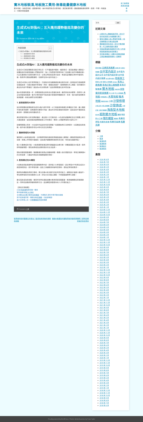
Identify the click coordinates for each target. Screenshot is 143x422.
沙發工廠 (98, 106)
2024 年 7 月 (104, 222)
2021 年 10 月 (105, 305)
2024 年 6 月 (104, 225)
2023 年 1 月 (104, 267)
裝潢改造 (103, 141)
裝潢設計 (103, 146)
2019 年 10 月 (105, 365)
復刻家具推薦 (102, 92)
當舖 (128, 4)
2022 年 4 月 (104, 290)
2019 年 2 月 (104, 385)
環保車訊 (126, 7)
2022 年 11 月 (105, 272)
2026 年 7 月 (104, 162)
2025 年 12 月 (105, 179)
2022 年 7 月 (104, 282)
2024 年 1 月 (104, 237)
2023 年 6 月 (104, 255)
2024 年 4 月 (104, 230)
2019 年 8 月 (104, 370)
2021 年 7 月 (104, 312)
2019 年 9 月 (104, 368)
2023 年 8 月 (104, 250)
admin (41, 38)
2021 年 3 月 (104, 323)
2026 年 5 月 (104, 167)
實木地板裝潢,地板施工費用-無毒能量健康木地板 (50, 4)
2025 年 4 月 (104, 200)
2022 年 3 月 (104, 292)
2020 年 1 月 (104, 358)
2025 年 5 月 (104, 197)
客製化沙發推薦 (107, 82)
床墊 (122, 89)
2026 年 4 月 (104, 169)
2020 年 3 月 (104, 353)
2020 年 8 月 (104, 340)
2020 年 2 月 (104, 355)
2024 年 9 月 (104, 217)
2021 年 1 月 (104, 328)
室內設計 (115, 82)
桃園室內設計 (105, 101)
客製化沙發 (98, 82)
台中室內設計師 (111, 74)
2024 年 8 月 (104, 220)
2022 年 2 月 (104, 295)
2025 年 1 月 (104, 207)
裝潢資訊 (103, 149)
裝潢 (125, 4)
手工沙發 (111, 93)
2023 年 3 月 (104, 262)
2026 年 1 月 (104, 177)
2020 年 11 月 (105, 333)
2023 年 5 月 (104, 257)
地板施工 (120, 78)
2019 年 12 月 (105, 360)
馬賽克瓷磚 (104, 122)
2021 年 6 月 (104, 315)
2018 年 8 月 (104, 400)
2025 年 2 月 (104, 205)
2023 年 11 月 (105, 242)
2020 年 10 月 (105, 335)
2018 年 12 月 (105, 390)
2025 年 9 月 (104, 187)
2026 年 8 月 (104, 159)
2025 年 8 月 (104, 190)
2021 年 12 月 (105, 300)
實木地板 (108, 89)
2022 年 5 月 (104, 287)
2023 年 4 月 (104, 260)
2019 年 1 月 (104, 388)
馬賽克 (116, 119)
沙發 (111, 101)
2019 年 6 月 (104, 375)
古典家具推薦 (108, 67)
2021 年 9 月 (104, 307)
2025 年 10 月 (105, 185)
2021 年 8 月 (104, 310)
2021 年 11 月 (105, 302)
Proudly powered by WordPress (58, 419)
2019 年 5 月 (104, 378)
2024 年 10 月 (105, 215)
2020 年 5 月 (104, 348)
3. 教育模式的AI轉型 (29, 58)
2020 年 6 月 (104, 345)
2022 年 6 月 (104, 285)
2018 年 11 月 (105, 393)
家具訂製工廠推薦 (110, 84)
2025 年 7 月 (104, 192)
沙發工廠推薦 (105, 106)
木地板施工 (104, 97)
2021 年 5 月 (104, 317)
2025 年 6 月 (104, 195)
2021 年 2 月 (104, 325)
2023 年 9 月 (104, 247)
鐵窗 (119, 114)
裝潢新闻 (103, 144)
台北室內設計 (110, 78)
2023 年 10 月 (105, 245)
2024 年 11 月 (105, 212)
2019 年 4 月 (104, 380)
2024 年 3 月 (104, 232)
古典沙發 (117, 68)
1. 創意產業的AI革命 (29, 54)
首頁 (121, 4)
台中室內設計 (108, 71)
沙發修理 (119, 101)
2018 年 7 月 (104, 403)
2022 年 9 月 (104, 277)
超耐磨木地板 (108, 114)
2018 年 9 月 (104, 398)
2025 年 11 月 (105, 182)
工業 (123, 4)
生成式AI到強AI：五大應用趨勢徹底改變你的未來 (35, 51)
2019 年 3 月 (104, 383)
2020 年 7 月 (104, 343)
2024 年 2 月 (104, 235)
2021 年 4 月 (104, 320)
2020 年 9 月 (104, 338)
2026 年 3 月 (104, 172)
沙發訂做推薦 (103, 110)
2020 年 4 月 (104, 350)
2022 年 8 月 (104, 280)
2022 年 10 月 (105, 275)
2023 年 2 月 (104, 265)
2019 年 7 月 (104, 373)
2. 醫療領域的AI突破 (29, 56)
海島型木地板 (116, 110)
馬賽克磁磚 (115, 121)
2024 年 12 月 (105, 210)
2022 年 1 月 (104, 297)
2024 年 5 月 (104, 227)
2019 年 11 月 (105, 363)
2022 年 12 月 (105, 270)
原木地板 (98, 68)
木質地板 (113, 96)
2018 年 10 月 (105, 395)
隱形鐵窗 (108, 118)
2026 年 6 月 (104, 164)
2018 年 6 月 (104, 405)
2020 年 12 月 (105, 330)
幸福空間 (117, 89)
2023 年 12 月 (105, 240)
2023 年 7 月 (104, 252)
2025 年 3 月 (104, 202)
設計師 (97, 115)
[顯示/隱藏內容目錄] (49, 48)
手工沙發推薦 (119, 93)
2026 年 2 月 (104, 174)
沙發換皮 (116, 105)
